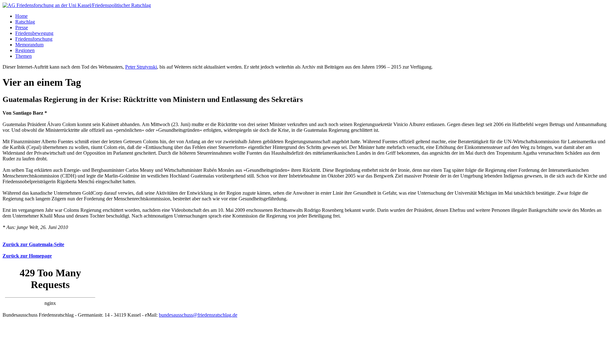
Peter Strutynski (141, 67)
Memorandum (29, 44)
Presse (21, 27)
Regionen (25, 50)
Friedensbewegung (34, 33)
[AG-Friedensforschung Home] (77, 5)
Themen (23, 56)
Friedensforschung (33, 39)
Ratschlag (25, 21)
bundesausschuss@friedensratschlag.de (198, 315)
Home (21, 16)
